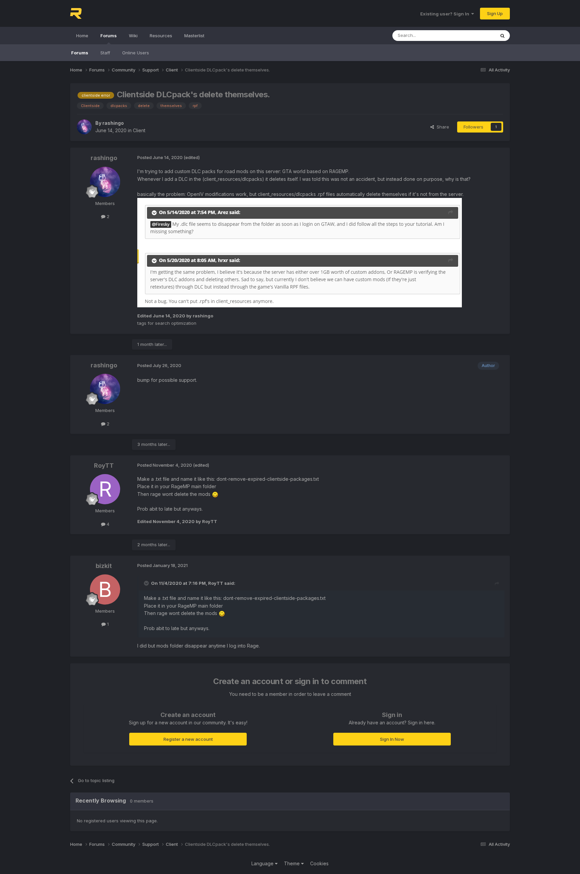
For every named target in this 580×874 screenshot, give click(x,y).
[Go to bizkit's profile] (105, 589)
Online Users (135, 52)
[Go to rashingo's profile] (84, 126)
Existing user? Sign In (445, 13)
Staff (105, 52)
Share (441, 127)
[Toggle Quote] (147, 583)
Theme (292, 863)
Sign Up (495, 13)
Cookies (319, 863)
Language (263, 863)
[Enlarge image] (299, 252)
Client (139, 130)
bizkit (104, 565)
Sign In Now (392, 739)
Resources (161, 35)
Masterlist (194, 35)
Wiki (133, 35)
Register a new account (188, 739)
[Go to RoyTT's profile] (105, 489)
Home (82, 35)
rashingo (113, 123)
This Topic (475, 35)
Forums (108, 35)
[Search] (502, 35)
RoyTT (104, 465)
